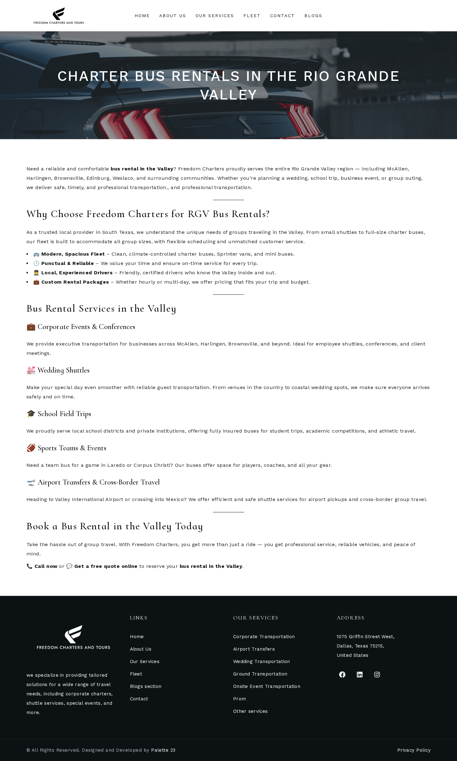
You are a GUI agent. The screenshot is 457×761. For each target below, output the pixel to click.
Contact (139, 699)
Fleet (136, 674)
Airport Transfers (254, 649)
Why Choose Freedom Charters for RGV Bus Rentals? (148, 214)
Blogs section (146, 686)
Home (137, 636)
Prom (239, 699)
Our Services (145, 661)
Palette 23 (163, 750)
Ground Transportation (260, 674)
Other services (250, 711)
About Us (140, 649)
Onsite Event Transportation (266, 686)
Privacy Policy (414, 750)
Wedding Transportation (261, 661)
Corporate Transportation (264, 636)
